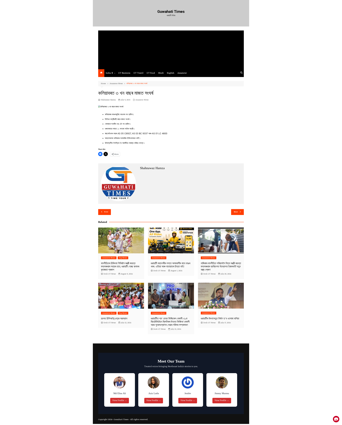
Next (236, 212)
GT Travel (138, 73)
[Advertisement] (171, 49)
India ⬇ (109, 73)
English (170, 73)
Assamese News (142, 100)
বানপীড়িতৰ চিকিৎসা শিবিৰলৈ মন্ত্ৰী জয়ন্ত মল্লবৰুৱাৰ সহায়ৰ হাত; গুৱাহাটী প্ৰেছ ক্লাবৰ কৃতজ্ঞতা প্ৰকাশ (120, 266)
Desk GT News (110, 274)
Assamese (182, 73)
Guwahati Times (171, 11)
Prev (106, 212)
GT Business (124, 73)
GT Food (151, 73)
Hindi (161, 73)
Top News (123, 257)
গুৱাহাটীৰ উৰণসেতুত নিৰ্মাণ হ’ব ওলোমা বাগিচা (220, 318)
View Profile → (119, 400)
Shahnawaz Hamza (108, 100)
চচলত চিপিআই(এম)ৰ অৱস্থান (114, 318)
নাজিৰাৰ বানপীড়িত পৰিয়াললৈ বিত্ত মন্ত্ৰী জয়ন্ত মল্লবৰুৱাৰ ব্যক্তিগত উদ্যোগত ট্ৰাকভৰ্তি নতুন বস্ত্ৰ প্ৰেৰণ (221, 266)
